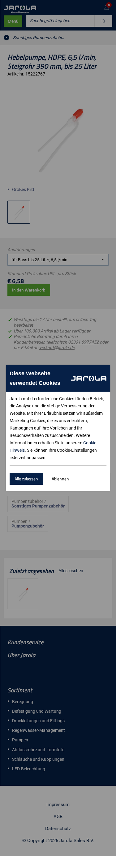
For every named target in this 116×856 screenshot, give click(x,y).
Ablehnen (60, 478)
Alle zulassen (26, 478)
